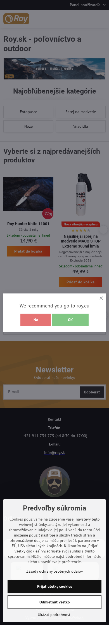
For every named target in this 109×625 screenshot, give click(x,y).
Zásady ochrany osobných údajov (54, 571)
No (36, 319)
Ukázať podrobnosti (55, 614)
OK (70, 319)
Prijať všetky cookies (54, 586)
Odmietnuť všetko (54, 602)
